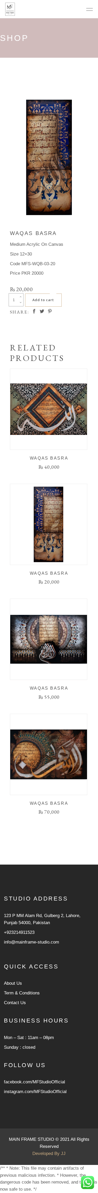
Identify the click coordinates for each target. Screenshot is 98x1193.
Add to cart (43, 299)
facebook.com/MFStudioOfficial (34, 1081)
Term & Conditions (22, 992)
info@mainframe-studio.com (31, 942)
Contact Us (15, 1002)
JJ (63, 1153)
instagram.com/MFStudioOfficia (35, 1091)
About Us (13, 983)
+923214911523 (19, 932)
